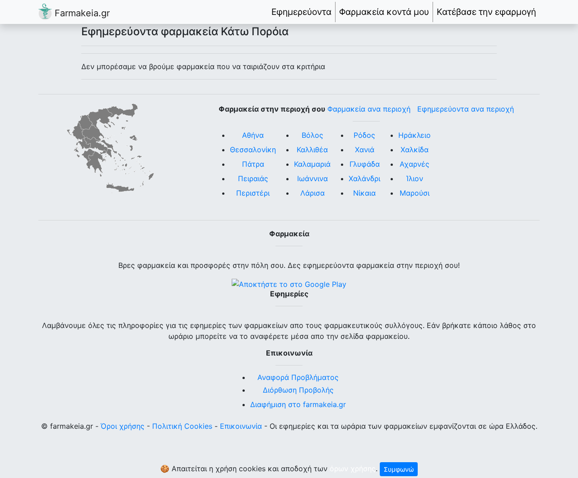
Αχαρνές (414, 164)
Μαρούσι (414, 192)
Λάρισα (312, 192)
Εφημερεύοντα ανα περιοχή (465, 108)
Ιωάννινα (312, 178)
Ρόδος (364, 135)
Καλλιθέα (312, 149)
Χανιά (364, 149)
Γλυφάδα (365, 164)
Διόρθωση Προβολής (298, 389)
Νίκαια (364, 192)
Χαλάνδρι (364, 178)
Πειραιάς (253, 178)
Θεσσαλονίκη (253, 149)
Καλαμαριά (312, 164)
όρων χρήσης (353, 468)
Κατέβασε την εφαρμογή (486, 11)
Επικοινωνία (241, 426)
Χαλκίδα (415, 149)
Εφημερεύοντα (301, 11)
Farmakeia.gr (81, 13)
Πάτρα (253, 164)
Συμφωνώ (399, 469)
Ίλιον (414, 178)
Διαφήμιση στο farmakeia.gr (298, 404)
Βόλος (312, 135)
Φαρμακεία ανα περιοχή (368, 108)
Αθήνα (253, 135)
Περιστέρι (253, 192)
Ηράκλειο (414, 135)
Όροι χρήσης (122, 426)
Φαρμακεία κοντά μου (384, 11)
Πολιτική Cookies (182, 426)
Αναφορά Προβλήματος (298, 377)
